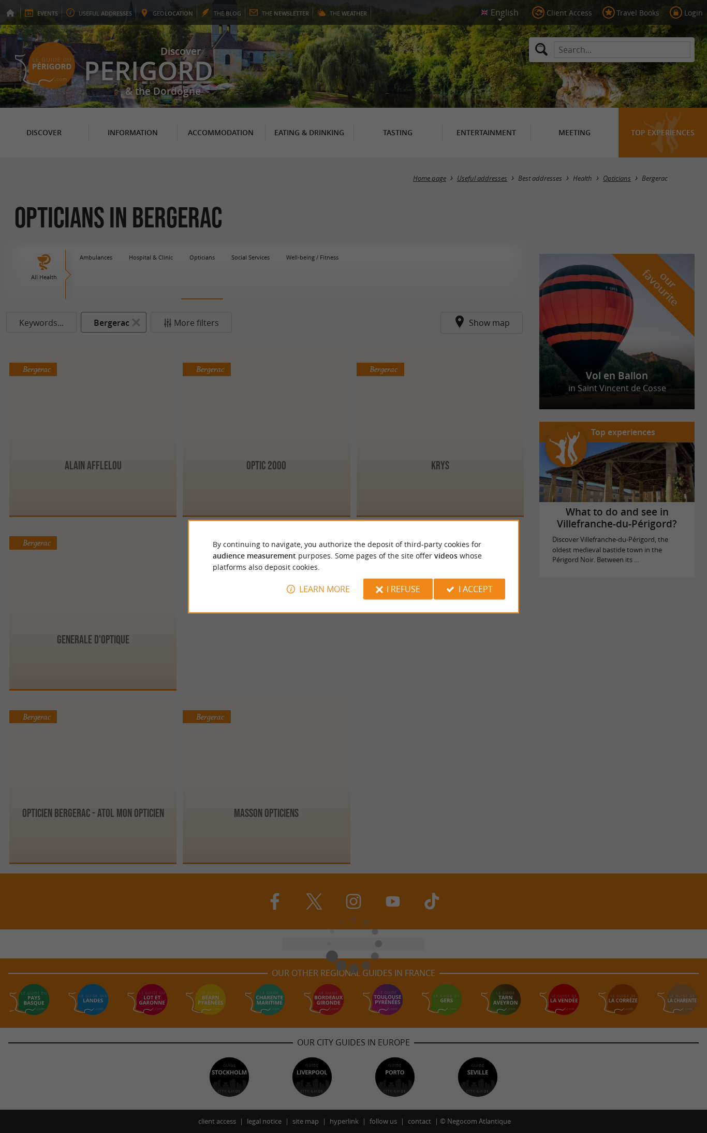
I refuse (403, 589)
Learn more (324, 589)
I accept (476, 589)
